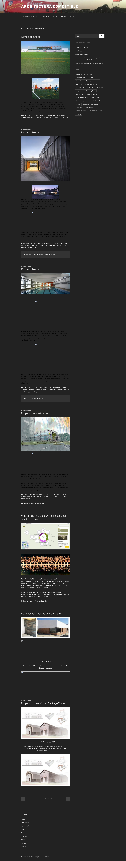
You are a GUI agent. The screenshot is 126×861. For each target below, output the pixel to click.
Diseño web (99, 87)
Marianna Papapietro (82, 101)
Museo (101, 101)
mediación (94, 101)
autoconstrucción (81, 77)
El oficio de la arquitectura (29, 16)
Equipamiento (80, 91)
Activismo (79, 74)
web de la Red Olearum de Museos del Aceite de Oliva (41, 579)
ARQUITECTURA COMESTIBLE (49, 6)
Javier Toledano (95, 97)
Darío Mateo (90, 87)
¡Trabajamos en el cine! (81, 54)
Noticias (63, 16)
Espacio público (91, 91)
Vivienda (78, 114)
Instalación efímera (91, 94)
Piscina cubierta (30, 132)
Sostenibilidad (93, 110)
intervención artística (82, 97)
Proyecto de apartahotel (34, 413)
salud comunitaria (81, 110)
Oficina (78, 104)
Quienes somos (25, 857)
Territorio (23, 843)
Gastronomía (79, 94)
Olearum (57, 585)
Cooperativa (79, 84)
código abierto (80, 87)
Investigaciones (79, 51)
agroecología (88, 74)
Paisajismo (85, 104)
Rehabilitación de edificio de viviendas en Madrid (89, 63)
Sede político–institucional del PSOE (41, 613)
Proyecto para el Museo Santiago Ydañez (43, 703)
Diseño (23, 819)
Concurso (96, 81)
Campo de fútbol (30, 36)
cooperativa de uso (91, 84)
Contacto (72, 16)
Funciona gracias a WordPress (40, 857)
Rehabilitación (89, 107)
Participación (95, 104)
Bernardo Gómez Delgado (83, 81)
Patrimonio (79, 107)
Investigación (45, 16)
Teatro (101, 110)
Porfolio (54, 16)
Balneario (91, 77)
